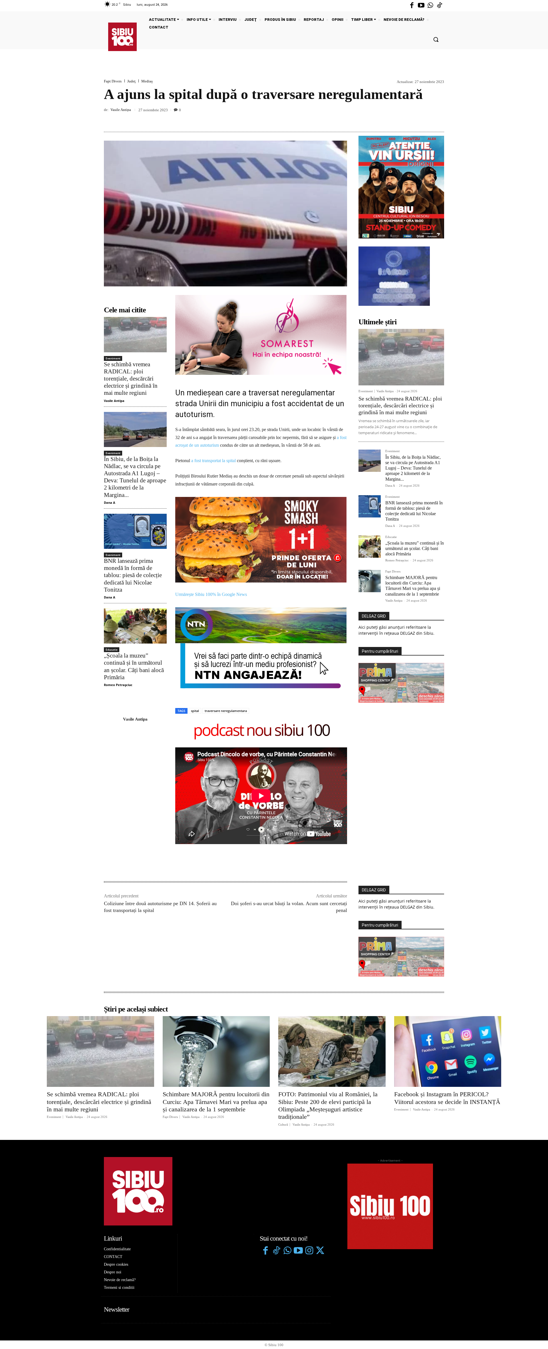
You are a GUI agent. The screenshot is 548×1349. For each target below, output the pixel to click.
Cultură (283, 1041)
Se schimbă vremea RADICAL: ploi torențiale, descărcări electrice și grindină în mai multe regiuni (131, 379)
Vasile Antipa (120, 110)
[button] (436, 39)
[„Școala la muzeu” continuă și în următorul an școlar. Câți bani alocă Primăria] (135, 626)
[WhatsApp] (438, 118)
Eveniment (113, 358)
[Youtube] (421, 5)
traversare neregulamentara (226, 628)
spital (195, 628)
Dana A (109, 502)
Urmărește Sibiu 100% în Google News (211, 511)
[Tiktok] (439, 5)
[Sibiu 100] (122, 37)
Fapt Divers (113, 81)
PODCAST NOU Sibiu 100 (261, 648)
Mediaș (147, 81)
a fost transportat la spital (213, 460)
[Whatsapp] (430, 5)
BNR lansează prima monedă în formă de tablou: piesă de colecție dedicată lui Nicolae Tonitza (133, 575)
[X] (412, 118)
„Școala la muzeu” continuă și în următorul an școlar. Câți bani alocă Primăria (414, 548)
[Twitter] (320, 1168)
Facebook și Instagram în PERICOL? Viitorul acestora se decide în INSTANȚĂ (447, 1015)
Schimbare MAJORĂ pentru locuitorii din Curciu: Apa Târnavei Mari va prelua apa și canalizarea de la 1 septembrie (412, 585)
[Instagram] (309, 1168)
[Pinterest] (425, 118)
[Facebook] (411, 5)
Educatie (112, 650)
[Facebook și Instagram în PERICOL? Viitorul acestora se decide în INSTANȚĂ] (447, 968)
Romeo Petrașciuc (118, 685)
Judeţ (131, 81)
